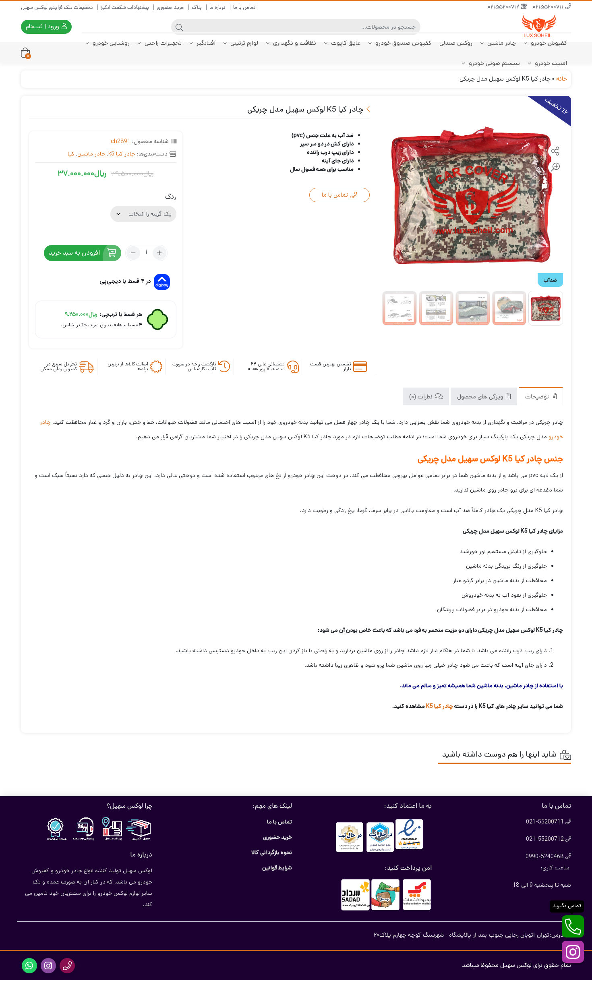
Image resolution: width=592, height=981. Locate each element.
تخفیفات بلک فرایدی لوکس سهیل (57, 7)
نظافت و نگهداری (293, 43)
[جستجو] (179, 27)
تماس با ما (244, 7)
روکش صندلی (455, 43)
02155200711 (549, 7)
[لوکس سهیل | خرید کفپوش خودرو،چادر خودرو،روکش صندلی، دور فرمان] (539, 26)
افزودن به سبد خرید (74, 252)
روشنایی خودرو (110, 43)
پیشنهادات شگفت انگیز (125, 7)
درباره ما (217, 7)
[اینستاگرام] (573, 952)
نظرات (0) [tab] (421, 397)
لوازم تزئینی (243, 43)
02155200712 (504, 7)
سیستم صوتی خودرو (493, 63)
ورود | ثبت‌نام (43, 26)
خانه (561, 79)
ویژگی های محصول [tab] (481, 397)
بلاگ (197, 7)
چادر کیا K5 (439, 706)
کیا (71, 154)
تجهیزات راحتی (162, 43)
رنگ (170, 196)
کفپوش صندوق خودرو (402, 43)
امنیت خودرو (550, 63)
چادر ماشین (501, 43)
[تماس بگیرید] (573, 926)
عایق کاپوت (344, 43)
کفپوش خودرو (548, 43)
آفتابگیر (205, 43)
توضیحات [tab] (538, 397)
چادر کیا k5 (121, 154)
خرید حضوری (170, 7)
